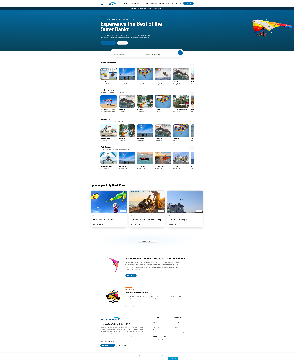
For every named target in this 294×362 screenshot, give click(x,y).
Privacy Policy (162, 355)
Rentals (145, 3)
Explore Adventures (108, 43)
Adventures (156, 320)
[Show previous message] (102, 8)
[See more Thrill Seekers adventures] (192, 148)
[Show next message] (192, 8)
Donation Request (179, 332)
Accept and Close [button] (172, 358)
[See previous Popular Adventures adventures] (188, 64)
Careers (174, 3)
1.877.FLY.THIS (112, 341)
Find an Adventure (107, 345)
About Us (130, 305)
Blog (167, 3)
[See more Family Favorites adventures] (192, 92)
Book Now (188, 3)
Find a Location (122, 345)
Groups (155, 330)
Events (161, 3)
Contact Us (177, 330)
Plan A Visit (156, 327)
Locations (154, 3)
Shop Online (122, 43)
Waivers (176, 320)
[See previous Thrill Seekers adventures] (188, 148)
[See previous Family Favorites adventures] (188, 92)
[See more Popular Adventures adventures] (192, 64)
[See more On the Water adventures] (192, 121)
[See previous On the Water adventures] (188, 121)
